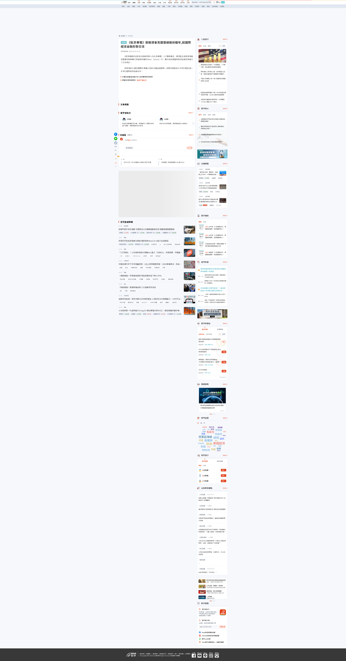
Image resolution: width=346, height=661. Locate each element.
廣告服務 (155, 654)
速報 (158, 6)
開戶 (224, 342)
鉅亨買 (176, 3)
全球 (164, 3)
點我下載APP (142, 80)
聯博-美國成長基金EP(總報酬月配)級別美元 (209, 340)
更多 (223, 46)
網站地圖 (181, 654)
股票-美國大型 (209, 344)
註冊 (223, 2)
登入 (220, 2)
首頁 (129, 3)
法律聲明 (187, 654)
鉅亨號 (182, 3)
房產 (186, 6)
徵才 (176, 654)
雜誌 (208, 6)
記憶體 (205, 470)
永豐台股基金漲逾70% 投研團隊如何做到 (137, 77)
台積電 (205, 475)
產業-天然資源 (209, 365)
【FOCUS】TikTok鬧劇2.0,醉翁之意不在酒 (137, 162)
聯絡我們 (170, 654)
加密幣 (170, 3)
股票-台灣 (207, 355)
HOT (207, 227)
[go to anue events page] (214, 2)
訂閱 (188, 3)
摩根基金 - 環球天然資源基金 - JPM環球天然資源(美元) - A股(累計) (208, 360)
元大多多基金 (202, 370)
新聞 (134, 3)
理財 (191, 6)
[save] (115, 158)
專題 (203, 6)
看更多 (190, 112)
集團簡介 (148, 654)
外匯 (159, 3)
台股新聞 (207, 169)
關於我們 (142, 654)
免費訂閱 (222, 627)
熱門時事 (152, 6)
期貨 (174, 6)
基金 (154, 3)
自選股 (222, 6)
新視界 (197, 6)
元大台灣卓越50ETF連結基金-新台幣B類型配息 (209, 350)
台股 (138, 3)
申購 (224, 352)
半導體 (205, 481)
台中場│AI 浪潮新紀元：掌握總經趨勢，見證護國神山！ (215, 228)
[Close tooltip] (130, 163)
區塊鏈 (180, 6)
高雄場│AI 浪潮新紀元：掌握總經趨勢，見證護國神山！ (215, 253)
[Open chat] (115, 163)
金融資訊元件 (162, 654)
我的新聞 (215, 6)
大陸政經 (130, 36)
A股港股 (123, 36)
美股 (143, 3)
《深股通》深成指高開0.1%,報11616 (172, 162)
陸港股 (149, 3)
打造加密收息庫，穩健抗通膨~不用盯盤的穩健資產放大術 (215, 245)
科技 (138, 6)
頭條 (123, 6)
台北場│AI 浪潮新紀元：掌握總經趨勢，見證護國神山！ (215, 236)
